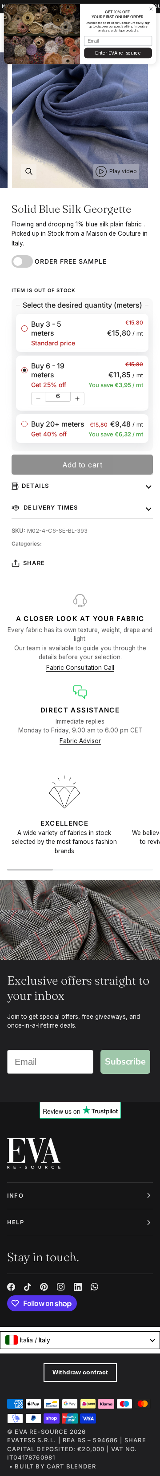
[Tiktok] (27, 1287)
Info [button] (15, 1195)
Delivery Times (50, 507)
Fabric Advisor (80, 740)
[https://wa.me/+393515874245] (95, 1287)
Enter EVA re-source (117, 53)
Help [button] (15, 1222)
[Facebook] (11, 1287)
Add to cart (82, 464)
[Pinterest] (44, 1287)
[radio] (82, 333)
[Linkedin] (78, 1287)
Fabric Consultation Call (80, 667)
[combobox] (80, 1340)
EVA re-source (41, 1431)
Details (35, 485)
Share (34, 562)
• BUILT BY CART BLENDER (52, 1466)
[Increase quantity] (77, 398)
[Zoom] (28, 171)
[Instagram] (61, 1287)
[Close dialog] (151, 8)
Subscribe (125, 1062)
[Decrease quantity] (38, 398)
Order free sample (71, 261)
